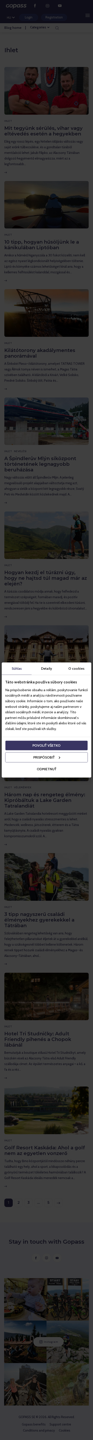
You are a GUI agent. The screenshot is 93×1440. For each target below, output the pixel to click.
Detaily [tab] (46, 668)
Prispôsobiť (44, 757)
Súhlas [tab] (17, 668)
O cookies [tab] (76, 668)
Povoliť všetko (46, 745)
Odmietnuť (46, 769)
